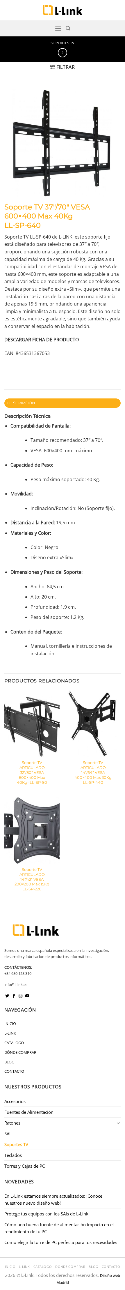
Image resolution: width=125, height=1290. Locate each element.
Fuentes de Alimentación (28, 1112)
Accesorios (15, 1101)
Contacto (14, 1071)
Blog (9, 1062)
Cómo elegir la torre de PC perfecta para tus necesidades (60, 1242)
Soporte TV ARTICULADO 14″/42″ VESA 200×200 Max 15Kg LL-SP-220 (32, 879)
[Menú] (58, 28)
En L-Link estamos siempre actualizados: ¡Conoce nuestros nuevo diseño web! (53, 1199)
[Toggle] (118, 1122)
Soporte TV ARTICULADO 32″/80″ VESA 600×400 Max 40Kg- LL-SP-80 (32, 772)
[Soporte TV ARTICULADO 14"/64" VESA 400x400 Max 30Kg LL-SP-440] (93, 723)
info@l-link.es (15, 984)
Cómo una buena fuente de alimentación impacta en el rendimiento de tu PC (59, 1228)
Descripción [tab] (21, 403)
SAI (7, 1134)
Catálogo (14, 1042)
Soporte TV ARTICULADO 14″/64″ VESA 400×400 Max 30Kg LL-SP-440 (93, 772)
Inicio (10, 1023)
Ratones (12, 1123)
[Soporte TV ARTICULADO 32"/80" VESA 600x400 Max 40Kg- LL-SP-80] (32, 723)
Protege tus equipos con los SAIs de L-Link (46, 1214)
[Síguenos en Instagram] (20, 996)
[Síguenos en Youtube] (27, 996)
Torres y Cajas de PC (24, 1166)
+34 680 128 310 (17, 973)
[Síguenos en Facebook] (14, 996)
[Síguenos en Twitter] (7, 996)
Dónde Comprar (20, 1052)
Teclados (13, 1155)
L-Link (10, 1033)
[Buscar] (68, 28)
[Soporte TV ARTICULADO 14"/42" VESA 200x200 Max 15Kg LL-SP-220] (32, 830)
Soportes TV (62, 42)
